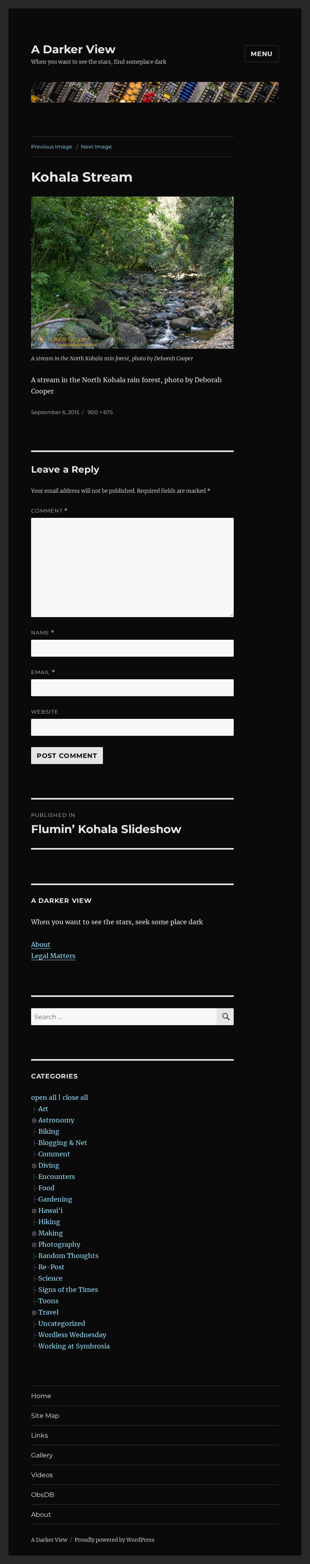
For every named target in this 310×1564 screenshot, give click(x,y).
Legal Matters (53, 956)
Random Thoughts (68, 1256)
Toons (48, 1301)
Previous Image (51, 146)
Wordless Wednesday (72, 1335)
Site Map (45, 1416)
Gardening (55, 1199)
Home (41, 1396)
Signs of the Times (68, 1290)
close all (75, 1097)
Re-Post (51, 1267)
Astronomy (56, 1120)
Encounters (56, 1176)
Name (42, 632)
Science (50, 1278)
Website (45, 711)
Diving (48, 1165)
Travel (48, 1312)
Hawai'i (50, 1210)
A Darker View (73, 49)
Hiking (49, 1222)
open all (44, 1097)
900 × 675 (100, 412)
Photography (59, 1244)
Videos (42, 1475)
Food (46, 1188)
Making (50, 1233)
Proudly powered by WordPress (115, 1540)
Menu (262, 54)
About (40, 944)
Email (43, 672)
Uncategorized (61, 1323)
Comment (49, 510)
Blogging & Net (62, 1143)
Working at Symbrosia (74, 1346)
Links (39, 1435)
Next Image (96, 146)
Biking (48, 1131)
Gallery (42, 1455)
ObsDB (42, 1495)
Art (43, 1109)
